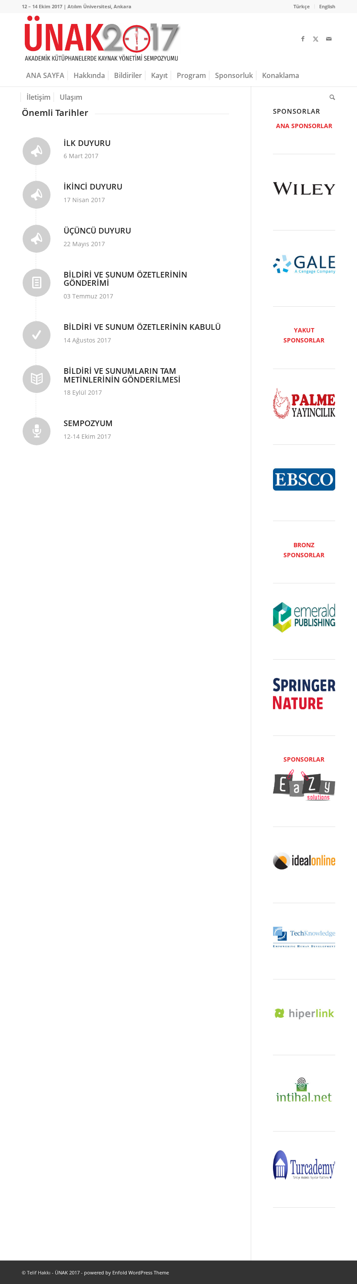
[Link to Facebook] (302, 38)
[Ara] (330, 97)
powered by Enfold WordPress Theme (126, 1272)
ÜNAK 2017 (67, 1272)
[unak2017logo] (101, 38)
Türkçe (301, 6)
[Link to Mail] (328, 38)
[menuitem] (302, 6)
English (327, 6)
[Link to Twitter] (315, 38)
